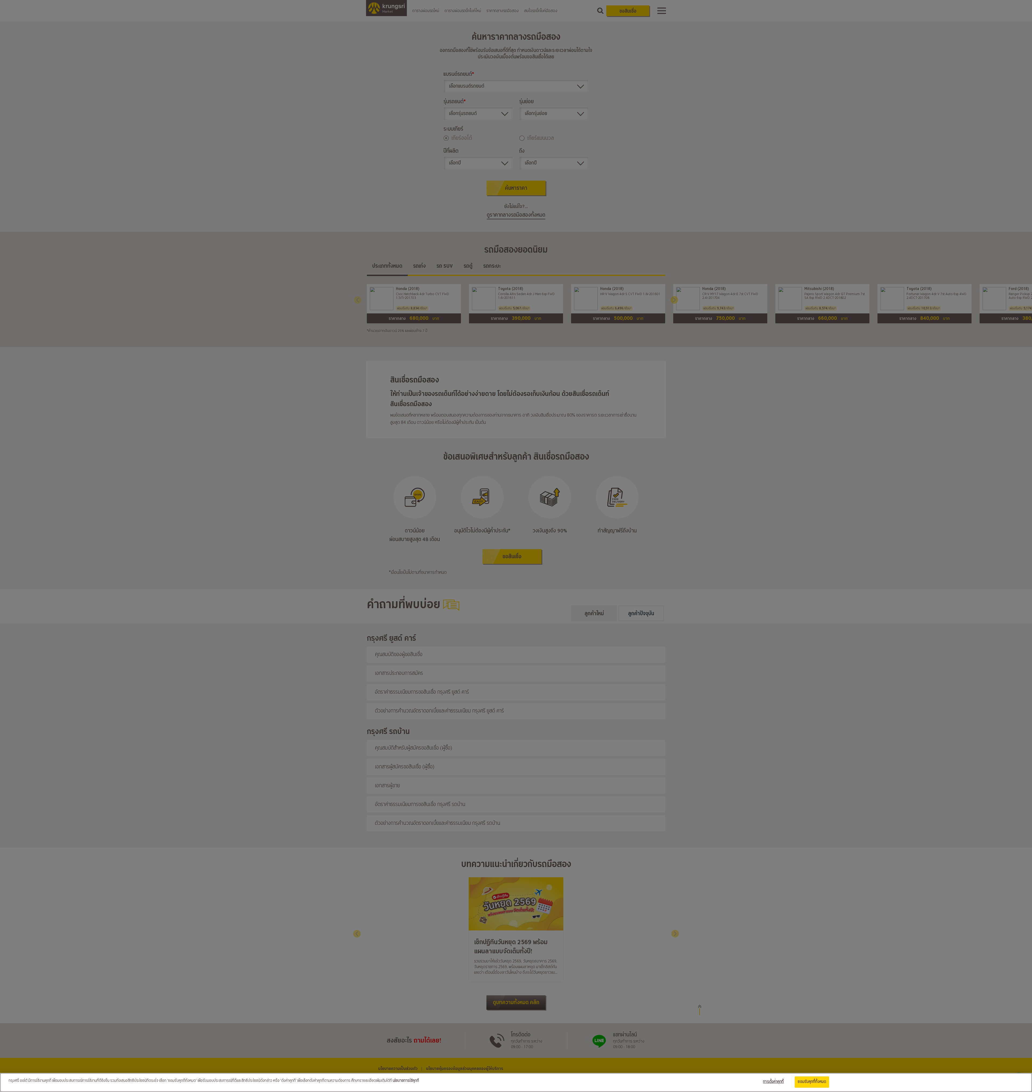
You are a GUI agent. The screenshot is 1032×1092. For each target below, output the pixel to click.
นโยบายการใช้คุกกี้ (406, 1080)
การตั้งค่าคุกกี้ (773, 1081)
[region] (516, 1082)
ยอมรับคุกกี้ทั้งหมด (812, 1081)
